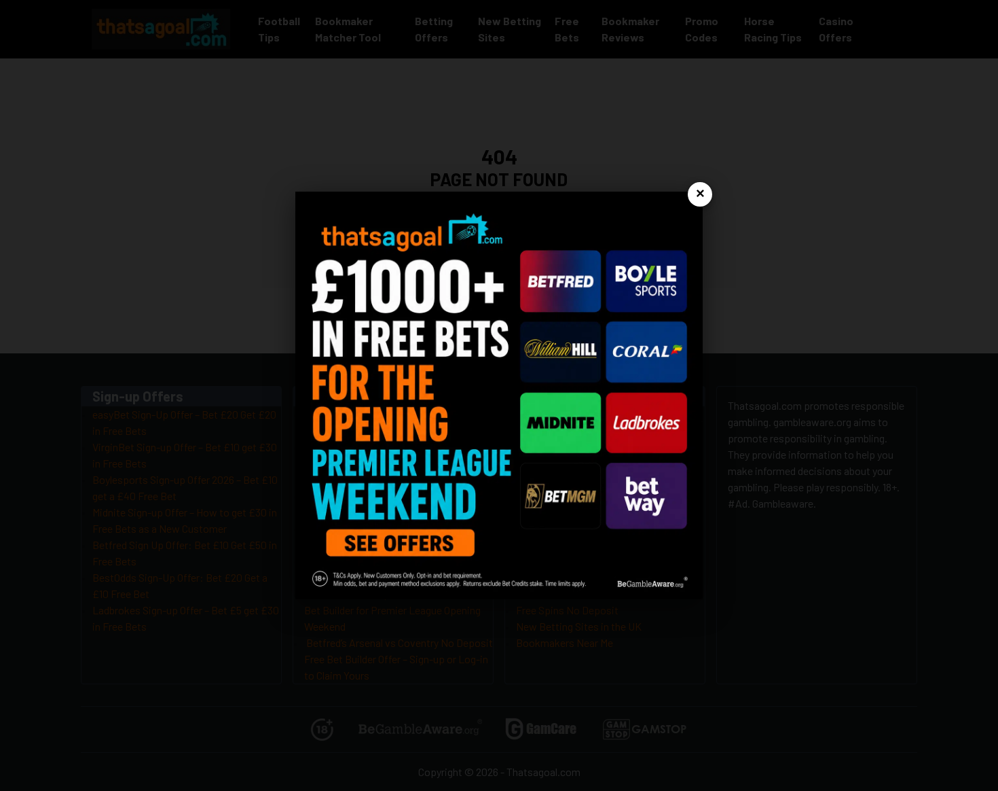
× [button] (700, 194)
